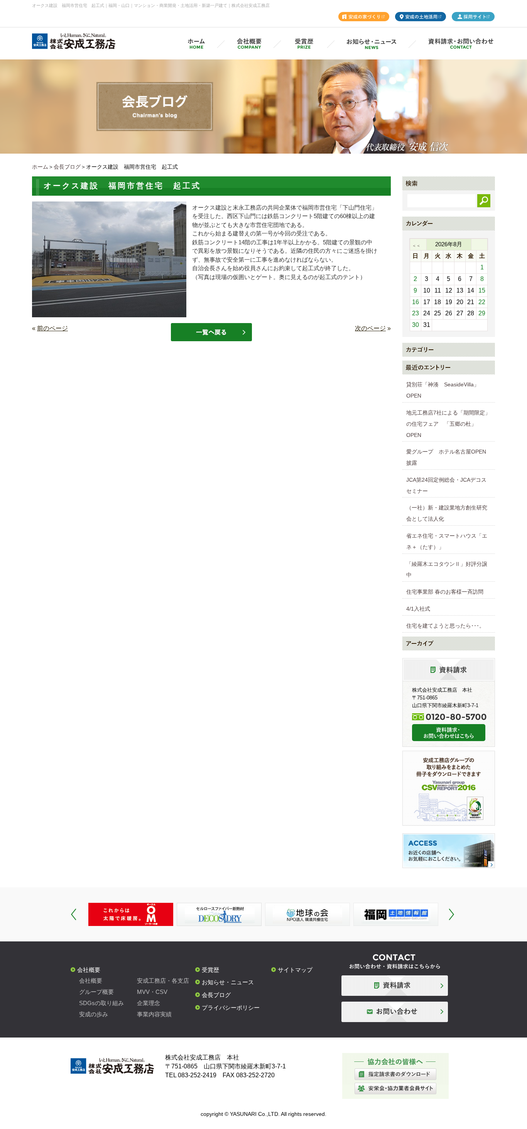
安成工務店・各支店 (163, 980)
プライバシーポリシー (231, 1007)
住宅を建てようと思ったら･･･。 (445, 626)
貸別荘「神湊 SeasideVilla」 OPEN (445, 390)
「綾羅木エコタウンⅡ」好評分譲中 (446, 569)
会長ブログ (67, 167)
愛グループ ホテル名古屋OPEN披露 (446, 457)
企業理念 (148, 1003)
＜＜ (416, 245)
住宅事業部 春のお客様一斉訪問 (444, 592)
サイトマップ (295, 970)
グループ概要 (96, 992)
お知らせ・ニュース (228, 982)
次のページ (370, 328)
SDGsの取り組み (101, 1003)
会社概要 (88, 970)
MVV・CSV (152, 992)
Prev (73, 914)
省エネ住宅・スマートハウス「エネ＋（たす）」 (446, 541)
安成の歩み (93, 1014)
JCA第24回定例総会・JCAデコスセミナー (446, 485)
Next (451, 914)
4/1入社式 (418, 609)
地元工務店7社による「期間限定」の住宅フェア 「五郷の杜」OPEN (448, 424)
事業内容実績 (154, 1014)
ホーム (40, 167)
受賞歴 (210, 970)
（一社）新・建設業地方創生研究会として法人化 (446, 513)
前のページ (52, 328)
